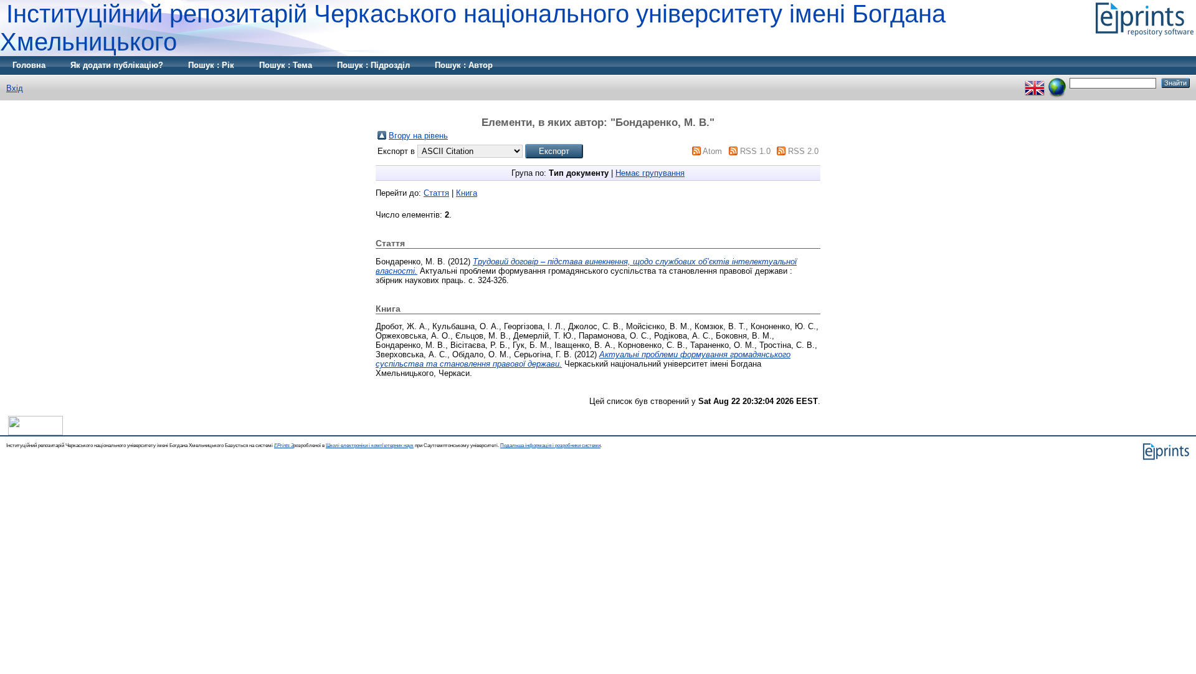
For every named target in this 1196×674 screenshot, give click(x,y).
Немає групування (650, 173)
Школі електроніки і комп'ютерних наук (370, 445)
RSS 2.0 (803, 151)
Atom (712, 151)
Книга (466, 193)
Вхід (14, 88)
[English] (1035, 82)
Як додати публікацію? (116, 65)
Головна (28, 65)
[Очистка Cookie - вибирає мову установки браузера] (1057, 82)
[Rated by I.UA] (35, 432)
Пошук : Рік (211, 65)
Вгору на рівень (418, 135)
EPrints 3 (283, 445)
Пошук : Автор (464, 65)
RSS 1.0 (755, 151)
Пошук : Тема (285, 65)
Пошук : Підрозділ (373, 65)
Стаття (436, 193)
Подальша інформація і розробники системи (550, 445)
